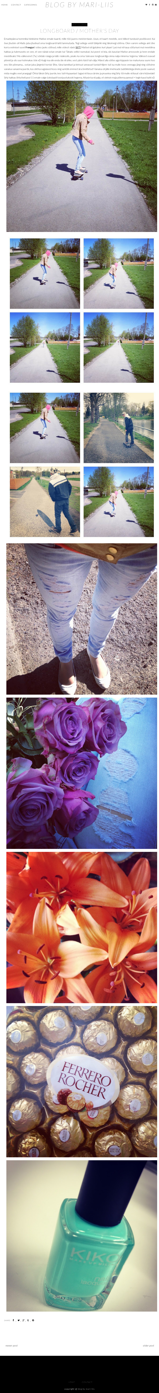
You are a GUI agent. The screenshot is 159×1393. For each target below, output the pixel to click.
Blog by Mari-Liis (79, 4)
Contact (16, 5)
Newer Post (12, 1345)
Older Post (148, 1345)
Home (4, 5)
